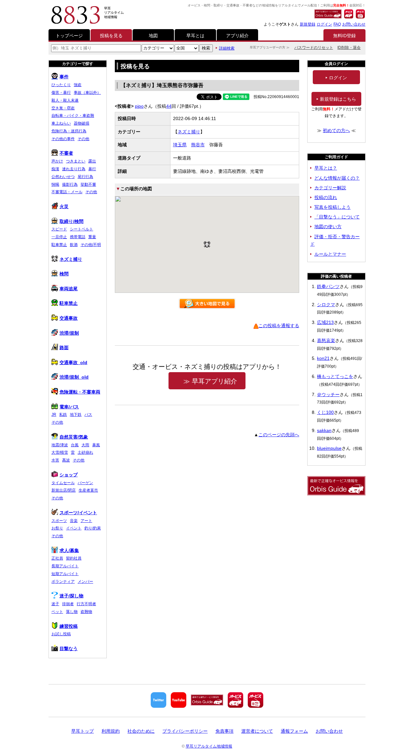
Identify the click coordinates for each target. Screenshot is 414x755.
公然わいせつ (63, 176)
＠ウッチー (328, 394)
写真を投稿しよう (332, 207)
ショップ (69, 474)
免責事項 (224, 731)
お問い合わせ (353, 24)
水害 (55, 460)
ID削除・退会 (349, 47)
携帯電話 (77, 237)
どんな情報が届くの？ (337, 178)
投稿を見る (111, 35)
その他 (83, 139)
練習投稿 (69, 626)
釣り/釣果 (92, 528)
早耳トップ (82, 731)
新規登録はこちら (338, 99)
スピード (59, 229)
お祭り (57, 528)
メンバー (85, 581)
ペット (57, 611)
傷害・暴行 (61, 92)
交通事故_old (73, 362)
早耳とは (195, 35)
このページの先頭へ (278, 434)
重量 (92, 237)
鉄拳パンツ (328, 286)
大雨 (85, 445)
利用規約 (111, 731)
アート (86, 520)
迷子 (55, 604)
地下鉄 (76, 414)
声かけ (57, 161)
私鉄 (63, 414)
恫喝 (55, 184)
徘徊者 (68, 604)
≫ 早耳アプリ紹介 (210, 381)
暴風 (96, 445)
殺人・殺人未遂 (65, 100)
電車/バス (69, 406)
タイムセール (63, 483)
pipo (139, 106)
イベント (74, 528)
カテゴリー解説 (330, 187)
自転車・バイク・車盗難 (72, 115)
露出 (92, 161)
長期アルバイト (65, 566)
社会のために (141, 731)
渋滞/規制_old (74, 377)
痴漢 (55, 169)
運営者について (257, 731)
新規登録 (307, 24)
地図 (153, 35)
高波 (66, 460)
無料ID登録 (344, 35)
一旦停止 (59, 237)
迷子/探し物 (71, 595)
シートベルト (81, 229)
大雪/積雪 (59, 452)
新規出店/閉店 (63, 490)
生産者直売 (88, 490)
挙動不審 (88, 184)
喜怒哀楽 (326, 340)
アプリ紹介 (237, 35)
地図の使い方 (328, 226)
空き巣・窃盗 (63, 108)
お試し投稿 (61, 634)
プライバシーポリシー (185, 731)
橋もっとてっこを (335, 376)
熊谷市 (198, 144)
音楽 (74, 520)
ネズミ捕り (189, 131)
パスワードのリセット (313, 47)
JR (53, 414)
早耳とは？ (325, 168)
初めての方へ (336, 130)
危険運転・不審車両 (80, 391)
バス (88, 414)
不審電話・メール (66, 192)
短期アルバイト (65, 574)
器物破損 (81, 123)
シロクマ (326, 304)
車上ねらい (61, 123)
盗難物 (86, 611)
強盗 (78, 85)
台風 (75, 445)
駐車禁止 (59, 244)
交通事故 (69, 318)
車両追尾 (69, 288)
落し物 (72, 611)
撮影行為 (70, 184)
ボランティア (63, 581)
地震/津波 (59, 445)
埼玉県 (180, 144)
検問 (64, 273)
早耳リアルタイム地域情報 (209, 746)
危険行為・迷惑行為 (68, 131)
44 (168, 106)
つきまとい (75, 161)
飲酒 (74, 244)
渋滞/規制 (69, 333)
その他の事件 (63, 139)
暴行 (92, 169)
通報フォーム (294, 731)
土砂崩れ (85, 452)
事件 (64, 76)
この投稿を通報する (278, 325)
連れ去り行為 (73, 169)
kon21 (323, 358)
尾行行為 (85, 176)
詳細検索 (226, 48)
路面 (64, 347)
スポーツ (59, 520)
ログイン (324, 24)
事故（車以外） (87, 92)
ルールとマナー (330, 254)
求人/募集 (69, 550)
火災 (64, 206)
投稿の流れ (325, 197)
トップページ (69, 35)
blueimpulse (329, 448)
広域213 (325, 322)
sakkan (324, 430)
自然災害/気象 (74, 436)
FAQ (337, 24)
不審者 (66, 153)
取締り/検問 (71, 221)
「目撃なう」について (337, 216)
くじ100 (325, 412)
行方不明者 (86, 604)
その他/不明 (91, 244)
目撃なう (69, 648)
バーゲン (85, 483)
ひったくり (61, 85)
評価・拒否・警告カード (335, 240)
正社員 (57, 558)
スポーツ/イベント (78, 512)
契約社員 (74, 558)
